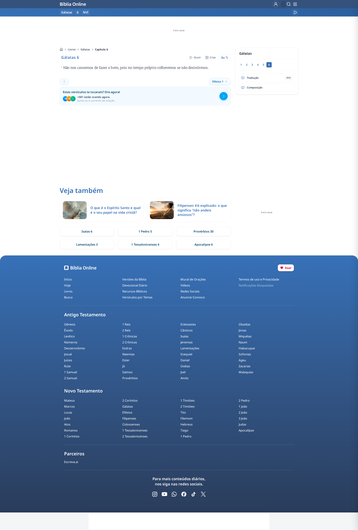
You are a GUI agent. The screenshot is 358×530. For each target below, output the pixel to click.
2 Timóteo (187, 406)
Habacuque (247, 348)
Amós (184, 378)
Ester (126, 360)
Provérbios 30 (203, 231)
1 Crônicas (129, 336)
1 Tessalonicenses (134, 430)
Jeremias (186, 342)
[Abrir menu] (295, 4)
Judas (242, 424)
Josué (68, 354)
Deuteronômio (74, 348)
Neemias (128, 354)
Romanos (71, 430)
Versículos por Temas (137, 297)
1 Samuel (70, 372)
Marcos (69, 406)
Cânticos (186, 330)
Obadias (244, 324)
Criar (213, 57)
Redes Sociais (190, 291)
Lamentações (189, 348)
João (67, 418)
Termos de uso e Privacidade (259, 279)
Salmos (127, 372)
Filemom (186, 418)
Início (68, 279)
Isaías (184, 336)
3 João (243, 418)
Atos (67, 424)
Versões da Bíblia (134, 279)
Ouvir (197, 57)
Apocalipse (246, 430)
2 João (243, 412)
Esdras (127, 348)
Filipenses (129, 418)
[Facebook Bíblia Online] (184, 494)
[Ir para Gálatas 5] (64, 82)
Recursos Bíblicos (134, 291)
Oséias (185, 366)
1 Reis (126, 324)
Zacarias (244, 366)
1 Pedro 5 (145, 231)
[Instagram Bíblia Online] (155, 494)
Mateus (69, 400)
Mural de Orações (193, 279)
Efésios (127, 412)
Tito (183, 412)
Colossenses (131, 424)
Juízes (68, 360)
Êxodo (68, 330)
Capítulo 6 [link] (101, 49)
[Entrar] (275, 4)
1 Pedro (185, 436)
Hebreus (186, 424)
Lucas (68, 412)
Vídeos (185, 285)
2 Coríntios (130, 400)
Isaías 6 (86, 231)
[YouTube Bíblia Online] (164, 494)
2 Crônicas (129, 342)
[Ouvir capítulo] (295, 12)
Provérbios (130, 378)
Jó (123, 366)
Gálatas (85, 49)
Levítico (69, 336)
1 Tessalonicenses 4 (145, 244)
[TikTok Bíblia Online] (194, 494)
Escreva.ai (71, 462)
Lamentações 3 (87, 244)
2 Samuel (70, 378)
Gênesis (69, 324)
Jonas (242, 330)
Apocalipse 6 (203, 244)
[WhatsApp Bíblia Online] (174, 494)
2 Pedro (244, 400)
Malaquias (246, 372)
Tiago (184, 430)
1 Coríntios (71, 436)
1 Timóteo (187, 400)
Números (70, 342)
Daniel (184, 360)
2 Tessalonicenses (134, 436)
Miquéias (245, 336)
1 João (243, 406)
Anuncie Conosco (192, 297)
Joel (183, 372)
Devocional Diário (134, 285)
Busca (68, 297)
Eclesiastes (188, 324)
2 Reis (126, 330)
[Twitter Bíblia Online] (203, 494)
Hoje (67, 285)
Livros (72, 49)
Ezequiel (186, 354)
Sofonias (245, 354)
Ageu (242, 360)
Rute (67, 366)
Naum (243, 342)
